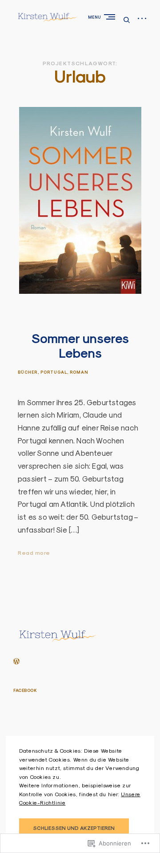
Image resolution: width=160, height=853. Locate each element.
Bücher (28, 372)
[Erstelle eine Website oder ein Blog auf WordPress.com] (16, 662)
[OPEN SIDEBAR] (142, 19)
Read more (34, 553)
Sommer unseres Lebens (80, 346)
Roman (79, 372)
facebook (25, 690)
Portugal (53, 372)
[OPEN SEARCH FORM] (127, 20)
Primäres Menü (111, 17)
